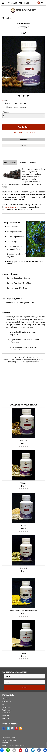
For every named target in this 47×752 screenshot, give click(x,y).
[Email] (14, 750)
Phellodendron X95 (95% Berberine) (23, 610)
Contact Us (6, 713)
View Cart (5, 716)
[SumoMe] (45, 750)
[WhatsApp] (8, 750)
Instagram (12, 728)
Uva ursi (23, 568)
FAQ (3, 704)
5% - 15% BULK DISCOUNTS (23, 132)
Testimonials (6, 707)
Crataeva (23, 653)
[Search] (9, 2)
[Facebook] (26, 750)
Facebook (3, 728)
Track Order (6, 710)
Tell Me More (10, 162)
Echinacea (23, 483)
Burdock (23, 440)
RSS (20, 728)
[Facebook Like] (39, 750)
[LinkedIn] (33, 750)
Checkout (5, 718)
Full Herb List (6, 702)
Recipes (32, 162)
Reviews (22, 162)
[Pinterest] (20, 750)
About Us (5, 699)
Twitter (8, 728)
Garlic (23, 525)
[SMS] (2, 750)
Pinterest (16, 728)
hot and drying (10, 207)
